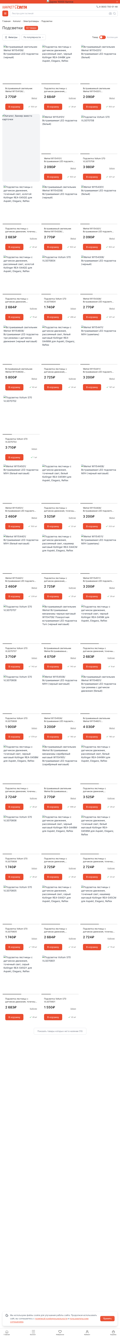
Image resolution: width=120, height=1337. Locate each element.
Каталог (17, 21)
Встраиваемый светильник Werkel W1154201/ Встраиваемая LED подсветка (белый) (98, 90)
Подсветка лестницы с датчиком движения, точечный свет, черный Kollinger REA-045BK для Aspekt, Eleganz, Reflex (98, 650)
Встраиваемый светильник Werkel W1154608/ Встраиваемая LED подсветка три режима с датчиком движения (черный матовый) (20, 370)
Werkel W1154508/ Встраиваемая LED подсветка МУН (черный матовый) (59, 720)
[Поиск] (114, 13)
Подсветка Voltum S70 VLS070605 (16, 930)
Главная (6, 21)
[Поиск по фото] (110, 13)
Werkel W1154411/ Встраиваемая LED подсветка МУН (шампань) (98, 370)
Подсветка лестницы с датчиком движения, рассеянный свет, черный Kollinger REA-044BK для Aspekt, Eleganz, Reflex (57, 90)
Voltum (112, 168)
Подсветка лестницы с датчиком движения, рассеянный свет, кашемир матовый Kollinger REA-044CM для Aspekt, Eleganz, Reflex (59, 579)
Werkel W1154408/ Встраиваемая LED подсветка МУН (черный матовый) (98, 509)
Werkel (34, 98)
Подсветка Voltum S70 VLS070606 (16, 860)
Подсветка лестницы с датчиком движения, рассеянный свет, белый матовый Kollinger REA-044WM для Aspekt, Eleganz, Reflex (59, 370)
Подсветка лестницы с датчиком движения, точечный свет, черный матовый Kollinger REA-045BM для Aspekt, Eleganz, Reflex (20, 790)
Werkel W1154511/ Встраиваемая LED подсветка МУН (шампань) (98, 579)
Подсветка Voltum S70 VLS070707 (16, 649)
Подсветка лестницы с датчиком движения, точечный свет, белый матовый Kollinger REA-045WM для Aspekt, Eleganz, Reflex (98, 860)
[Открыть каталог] (5, 13)
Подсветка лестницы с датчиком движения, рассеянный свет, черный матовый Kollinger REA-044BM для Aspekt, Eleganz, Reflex (59, 860)
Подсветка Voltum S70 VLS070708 (94, 160)
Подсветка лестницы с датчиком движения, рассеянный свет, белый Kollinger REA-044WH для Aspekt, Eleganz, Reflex (95, 790)
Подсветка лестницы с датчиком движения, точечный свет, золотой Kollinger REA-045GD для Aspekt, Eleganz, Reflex (20, 230)
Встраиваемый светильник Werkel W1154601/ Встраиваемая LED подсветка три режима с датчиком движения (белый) (98, 720)
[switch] (102, 37)
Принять (107, 1318)
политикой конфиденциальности (51, 1318)
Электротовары (31, 21)
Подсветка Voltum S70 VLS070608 (16, 719)
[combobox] (64, 13)
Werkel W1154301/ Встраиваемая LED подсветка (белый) (98, 230)
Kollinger (72, 98)
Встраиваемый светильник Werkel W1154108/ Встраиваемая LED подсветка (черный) (20, 90)
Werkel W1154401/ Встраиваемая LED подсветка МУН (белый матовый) (20, 579)
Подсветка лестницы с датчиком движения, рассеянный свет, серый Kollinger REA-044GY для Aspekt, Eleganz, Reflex (56, 930)
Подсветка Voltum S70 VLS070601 (55, 1000)
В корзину (14, 106)
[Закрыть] (117, 2)
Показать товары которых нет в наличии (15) (60, 1031)
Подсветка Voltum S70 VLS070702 (16, 440)
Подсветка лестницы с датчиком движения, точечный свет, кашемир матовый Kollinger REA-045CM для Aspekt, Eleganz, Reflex (98, 930)
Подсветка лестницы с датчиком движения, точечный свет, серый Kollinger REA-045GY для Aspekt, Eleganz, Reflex (20, 1000)
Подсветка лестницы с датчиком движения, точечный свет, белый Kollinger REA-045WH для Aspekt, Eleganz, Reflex (59, 509)
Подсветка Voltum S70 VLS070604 (55, 300)
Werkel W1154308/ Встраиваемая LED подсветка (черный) (98, 300)
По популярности (32, 37)
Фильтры (12, 37)
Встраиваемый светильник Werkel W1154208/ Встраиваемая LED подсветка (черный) (59, 230)
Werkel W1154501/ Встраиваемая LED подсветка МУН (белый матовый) (20, 509)
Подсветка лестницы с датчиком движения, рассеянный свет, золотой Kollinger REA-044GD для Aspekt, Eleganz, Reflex (18, 300)
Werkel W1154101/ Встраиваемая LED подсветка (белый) (59, 160)
